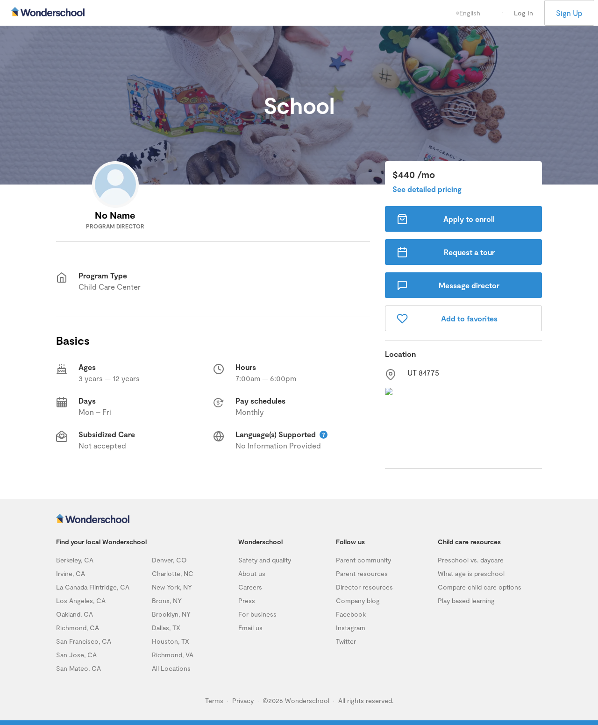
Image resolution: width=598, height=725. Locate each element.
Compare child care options (479, 587)
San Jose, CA (76, 655)
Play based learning (466, 600)
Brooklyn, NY (171, 614)
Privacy (243, 700)
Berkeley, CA (74, 560)
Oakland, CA (74, 614)
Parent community (363, 560)
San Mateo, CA (78, 668)
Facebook (351, 614)
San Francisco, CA (83, 641)
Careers (250, 587)
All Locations (171, 668)
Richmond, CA (77, 628)
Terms (214, 700)
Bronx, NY (167, 600)
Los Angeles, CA (81, 600)
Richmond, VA (172, 655)
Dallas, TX (166, 628)
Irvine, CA (70, 573)
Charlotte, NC (172, 573)
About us (251, 573)
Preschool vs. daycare (471, 560)
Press (246, 600)
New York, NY (172, 587)
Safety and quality (264, 560)
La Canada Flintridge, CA (92, 587)
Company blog (358, 600)
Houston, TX (170, 641)
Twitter (346, 641)
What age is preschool (471, 573)
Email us (250, 628)
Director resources (364, 587)
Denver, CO (169, 560)
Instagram (350, 628)
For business (257, 614)
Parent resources (362, 573)
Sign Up (569, 12)
